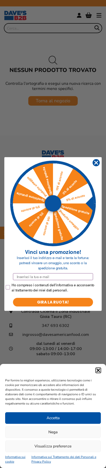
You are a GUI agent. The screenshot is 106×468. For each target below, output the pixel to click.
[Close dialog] (96, 162)
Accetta (53, 417)
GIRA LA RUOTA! (53, 302)
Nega (53, 432)
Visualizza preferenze (53, 446)
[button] (98, 370)
